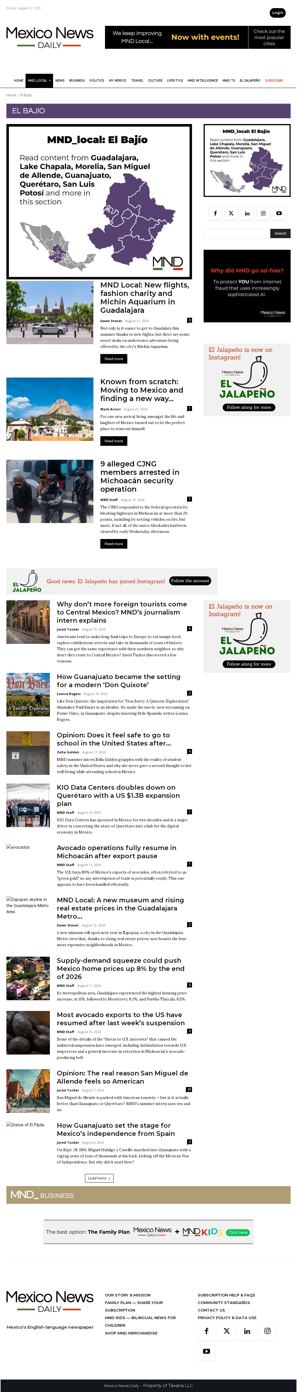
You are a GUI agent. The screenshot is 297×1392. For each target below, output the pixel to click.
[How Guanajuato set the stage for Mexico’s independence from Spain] (28, 1143)
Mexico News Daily (121, 1385)
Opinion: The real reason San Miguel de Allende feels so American (122, 1077)
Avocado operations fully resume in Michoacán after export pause (116, 852)
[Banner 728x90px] (148, 1249)
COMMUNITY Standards (224, 1302)
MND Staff (109, 499)
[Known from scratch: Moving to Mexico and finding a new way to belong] (49, 409)
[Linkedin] (247, 213)
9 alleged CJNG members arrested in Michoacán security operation (140, 476)
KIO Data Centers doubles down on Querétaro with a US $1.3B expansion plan (118, 796)
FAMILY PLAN (118, 1302)
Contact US (211, 1310)
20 (189, 1089)
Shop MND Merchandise (131, 1333)
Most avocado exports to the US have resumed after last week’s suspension (121, 1019)
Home (11, 95)
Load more (97, 1178)
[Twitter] (231, 213)
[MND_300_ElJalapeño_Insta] (247, 420)
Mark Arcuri (110, 409)
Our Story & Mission (128, 1295)
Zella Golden (68, 752)
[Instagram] (263, 213)
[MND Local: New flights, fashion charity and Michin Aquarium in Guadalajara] (49, 312)
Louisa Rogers (69, 693)
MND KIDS (115, 1317)
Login (277, 12)
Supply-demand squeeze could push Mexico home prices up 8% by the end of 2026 (121, 969)
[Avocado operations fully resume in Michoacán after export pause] (28, 866)
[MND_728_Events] (198, 53)
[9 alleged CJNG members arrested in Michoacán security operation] (49, 491)
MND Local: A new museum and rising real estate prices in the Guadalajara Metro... (120, 908)
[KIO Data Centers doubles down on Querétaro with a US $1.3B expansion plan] (28, 805)
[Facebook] (215, 213)
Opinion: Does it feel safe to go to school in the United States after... (114, 739)
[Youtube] (279, 213)
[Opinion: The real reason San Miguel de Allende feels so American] (28, 1091)
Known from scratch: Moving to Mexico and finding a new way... (141, 390)
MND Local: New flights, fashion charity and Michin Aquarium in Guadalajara (144, 298)
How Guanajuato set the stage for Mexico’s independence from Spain (116, 1130)
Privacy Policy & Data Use (227, 1317)
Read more (114, 359)
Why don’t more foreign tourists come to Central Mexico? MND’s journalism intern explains (122, 612)
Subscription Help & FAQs (226, 1295)
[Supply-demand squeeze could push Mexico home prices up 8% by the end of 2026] (28, 978)
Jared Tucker (68, 629)
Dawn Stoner (111, 321)
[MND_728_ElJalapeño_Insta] (112, 599)
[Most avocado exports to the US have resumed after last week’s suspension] (28, 1033)
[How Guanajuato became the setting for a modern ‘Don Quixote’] (28, 694)
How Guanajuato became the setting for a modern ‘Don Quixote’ (119, 681)
